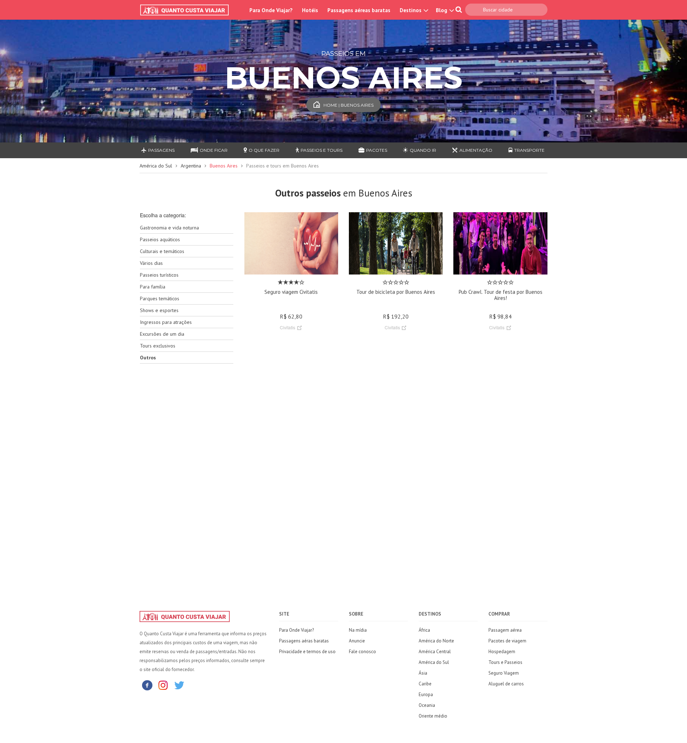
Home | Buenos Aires (348, 105)
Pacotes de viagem (507, 641)
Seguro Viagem (503, 673)
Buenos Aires (224, 165)
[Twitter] (179, 685)
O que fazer (264, 150)
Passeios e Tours (321, 150)
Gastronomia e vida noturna (169, 227)
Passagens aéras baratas (304, 641)
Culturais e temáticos (162, 251)
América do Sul (156, 165)
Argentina (191, 165)
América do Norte (436, 641)
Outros (148, 357)
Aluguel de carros (506, 684)
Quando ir (423, 150)
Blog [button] (442, 10)
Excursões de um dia (162, 334)
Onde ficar (214, 150)
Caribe (425, 684)
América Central (435, 652)
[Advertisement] (187, 482)
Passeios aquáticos (160, 239)
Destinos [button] (411, 10)
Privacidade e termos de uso (307, 652)
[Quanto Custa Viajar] (188, 10)
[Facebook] (147, 685)
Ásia (423, 673)
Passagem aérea (505, 630)
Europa (426, 694)
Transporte (529, 150)
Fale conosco (362, 652)
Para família (152, 286)
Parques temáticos (159, 298)
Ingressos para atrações (166, 322)
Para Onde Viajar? (271, 10)
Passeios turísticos (159, 275)
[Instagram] (163, 685)
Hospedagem (501, 652)
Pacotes (376, 150)
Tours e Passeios (505, 662)
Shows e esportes (159, 310)
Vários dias (151, 263)
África (424, 630)
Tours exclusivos (157, 346)
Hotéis (310, 10)
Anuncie (357, 641)
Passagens (161, 150)
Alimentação (475, 150)
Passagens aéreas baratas (358, 10)
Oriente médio (433, 716)
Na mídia (358, 630)
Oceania (427, 705)
